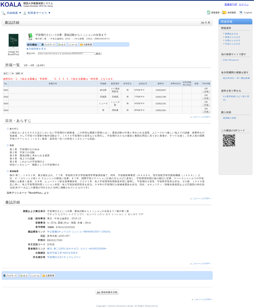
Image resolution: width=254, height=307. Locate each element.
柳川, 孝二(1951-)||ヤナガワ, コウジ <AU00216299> (77, 248)
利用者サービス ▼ (39, 12)
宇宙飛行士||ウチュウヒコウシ (64, 257)
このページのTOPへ (201, 117)
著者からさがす (232, 37)
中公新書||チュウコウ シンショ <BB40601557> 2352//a (78, 231)
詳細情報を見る (37, 48)
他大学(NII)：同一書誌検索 (236, 78)
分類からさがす (232, 40)
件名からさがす (232, 44)
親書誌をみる (231, 34)
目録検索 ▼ (14, 12)
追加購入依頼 (229, 118)
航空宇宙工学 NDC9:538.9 (62, 253)
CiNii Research (231, 60)
